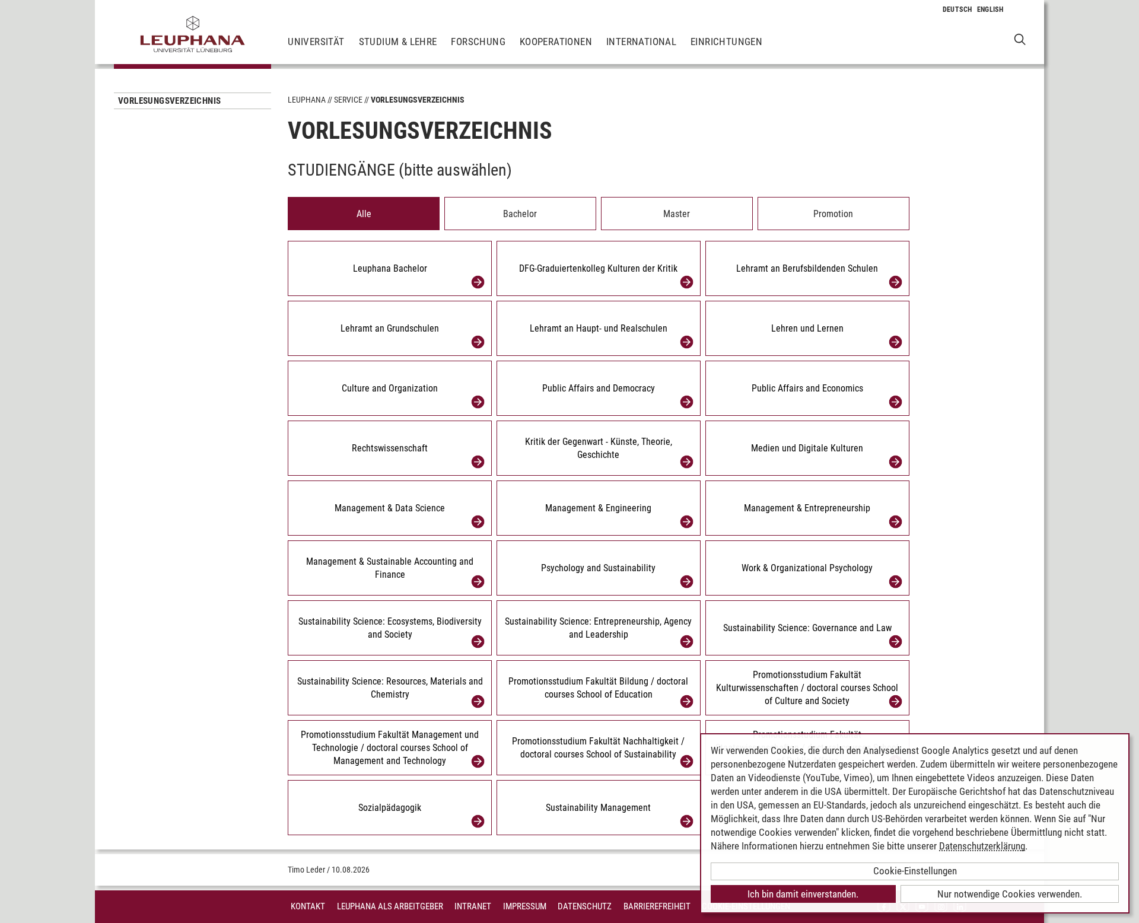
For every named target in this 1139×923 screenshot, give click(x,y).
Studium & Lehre (398, 41)
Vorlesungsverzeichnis (169, 101)
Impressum (524, 906)
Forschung (478, 41)
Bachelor (520, 213)
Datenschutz (585, 906)
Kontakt (308, 906)
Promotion (833, 213)
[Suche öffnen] (1020, 38)
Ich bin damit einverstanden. (802, 894)
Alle (364, 213)
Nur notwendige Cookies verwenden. (1009, 894)
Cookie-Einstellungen (915, 871)
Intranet (472, 906)
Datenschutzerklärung (982, 846)
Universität (316, 41)
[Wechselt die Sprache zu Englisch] (990, 9)
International (641, 41)
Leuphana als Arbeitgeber (390, 906)
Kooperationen (556, 41)
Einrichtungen (726, 41)
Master (676, 213)
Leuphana (307, 99)
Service (348, 99)
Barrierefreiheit (657, 906)
